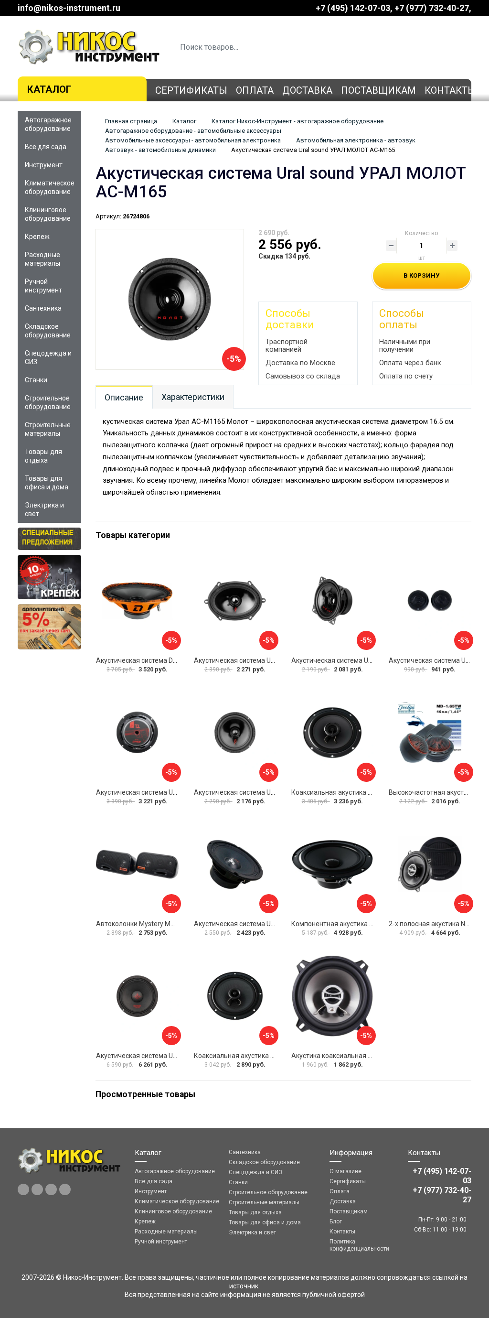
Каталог (49, 89)
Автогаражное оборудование (48, 124)
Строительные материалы (48, 429)
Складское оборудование (48, 331)
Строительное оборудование (48, 402)
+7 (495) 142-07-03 (353, 8)
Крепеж (37, 236)
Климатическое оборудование (49, 187)
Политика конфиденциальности (359, 1245)
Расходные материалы (42, 259)
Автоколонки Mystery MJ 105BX (146, 924)
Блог (336, 1221)
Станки (36, 380)
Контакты (450, 90)
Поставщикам (378, 90)
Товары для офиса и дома (46, 483)
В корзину (421, 275)
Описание (124, 397)
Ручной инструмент (43, 286)
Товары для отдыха (43, 456)
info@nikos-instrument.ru (69, 8)
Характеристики (192, 397)
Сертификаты (191, 90)
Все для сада (45, 147)
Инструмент (44, 165)
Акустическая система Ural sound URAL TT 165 (267, 924)
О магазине (345, 1171)
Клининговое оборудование (48, 214)
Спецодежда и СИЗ (48, 357)
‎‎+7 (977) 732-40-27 (431, 8)
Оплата (255, 90)
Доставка (307, 90)
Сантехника (43, 308)
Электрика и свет (44, 509)
